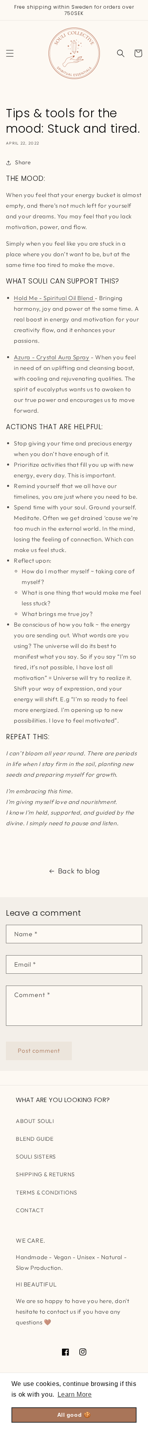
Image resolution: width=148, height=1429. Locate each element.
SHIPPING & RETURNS (45, 1174)
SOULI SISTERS (36, 1156)
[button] (10, 53)
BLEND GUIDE (35, 1138)
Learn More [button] (75, 1394)
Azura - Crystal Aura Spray (52, 357)
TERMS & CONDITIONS (46, 1192)
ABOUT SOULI (35, 1121)
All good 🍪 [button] (74, 1415)
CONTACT (30, 1210)
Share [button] (23, 162)
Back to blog (79, 870)
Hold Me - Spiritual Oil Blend (53, 298)
